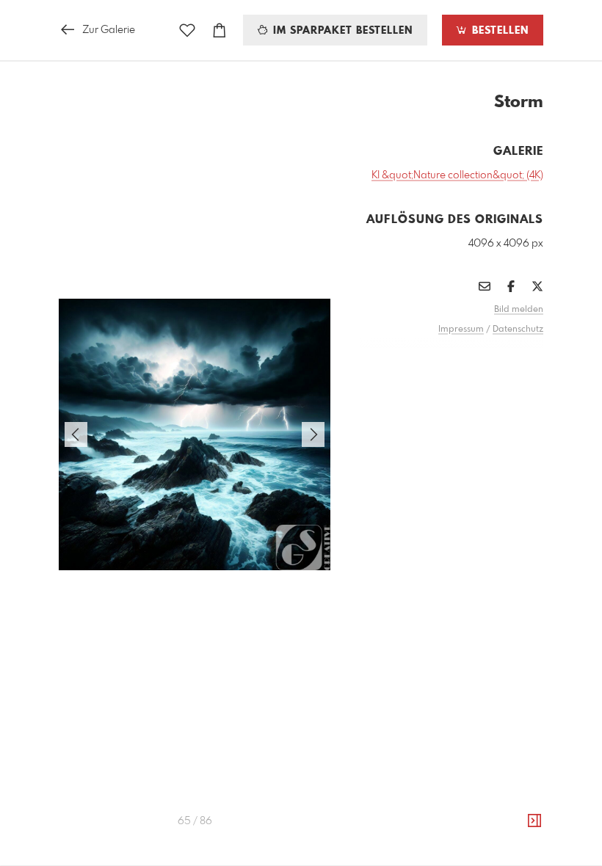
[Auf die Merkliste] (187, 30)
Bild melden (518, 309)
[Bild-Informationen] (534, 821)
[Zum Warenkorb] (219, 30)
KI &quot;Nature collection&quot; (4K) (457, 175)
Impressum (461, 329)
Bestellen (498, 31)
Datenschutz (518, 329)
